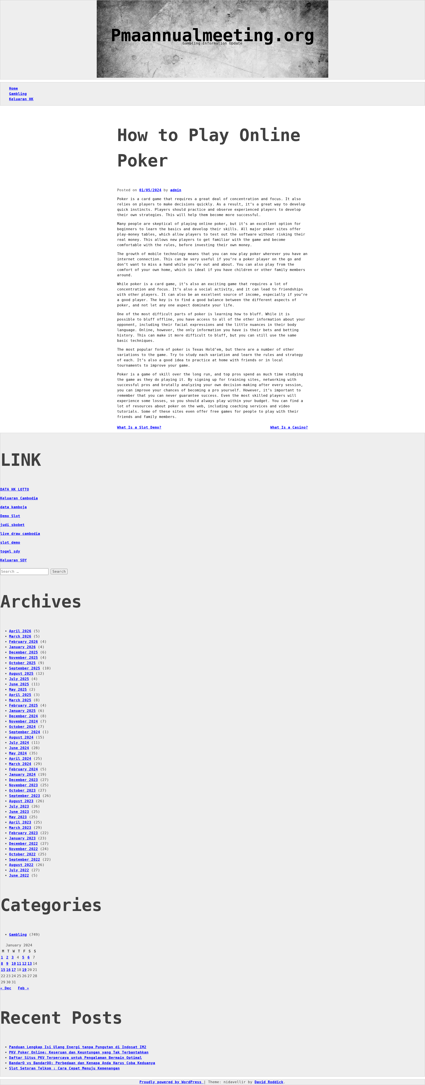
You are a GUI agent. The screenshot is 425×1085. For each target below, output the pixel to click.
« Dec (5, 988)
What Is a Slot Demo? (139, 427)
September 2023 (24, 796)
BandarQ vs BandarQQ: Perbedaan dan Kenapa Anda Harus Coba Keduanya (82, 1063)
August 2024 (21, 737)
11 (19, 963)
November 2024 (23, 721)
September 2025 (24, 668)
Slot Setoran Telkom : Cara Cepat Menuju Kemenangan (64, 1068)
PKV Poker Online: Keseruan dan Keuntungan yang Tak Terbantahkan (79, 1052)
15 (3, 970)
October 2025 (22, 663)
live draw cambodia (20, 534)
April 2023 (20, 822)
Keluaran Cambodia (19, 498)
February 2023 (23, 833)
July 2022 (19, 870)
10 (14, 963)
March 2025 (20, 700)
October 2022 (22, 854)
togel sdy (10, 551)
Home (13, 88)
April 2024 (20, 758)
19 (24, 970)
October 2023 (22, 790)
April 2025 (20, 695)
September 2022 (24, 859)
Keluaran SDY (13, 560)
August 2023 (21, 801)
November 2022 (23, 849)
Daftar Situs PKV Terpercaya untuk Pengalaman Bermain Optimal (75, 1058)
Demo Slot (10, 516)
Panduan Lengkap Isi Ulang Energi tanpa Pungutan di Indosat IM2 (77, 1047)
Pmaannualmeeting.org (212, 35)
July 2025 (19, 679)
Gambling (18, 94)
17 (14, 970)
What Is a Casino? (289, 427)
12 (24, 963)
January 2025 (22, 711)
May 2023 (18, 817)
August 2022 (21, 865)
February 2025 (23, 705)
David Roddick (269, 1082)
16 (8, 970)
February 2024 (23, 769)
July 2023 (19, 806)
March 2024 (20, 764)
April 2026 (20, 631)
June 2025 (19, 684)
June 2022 (19, 875)
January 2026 (22, 647)
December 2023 (23, 780)
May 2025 (18, 689)
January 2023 (22, 838)
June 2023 (19, 812)
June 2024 (19, 748)
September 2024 (24, 732)
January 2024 (22, 774)
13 (29, 963)
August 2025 (21, 673)
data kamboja (13, 507)
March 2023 (20, 828)
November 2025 (23, 658)
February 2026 (23, 642)
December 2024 (23, 716)
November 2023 (23, 785)
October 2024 (22, 727)
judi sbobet (12, 525)
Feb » (23, 988)
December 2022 (23, 843)
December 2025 (23, 652)
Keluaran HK (21, 99)
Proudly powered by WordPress (171, 1082)
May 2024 (18, 753)
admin (175, 190)
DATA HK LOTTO (14, 489)
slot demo (10, 542)
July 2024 (19, 743)
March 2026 (20, 636)
